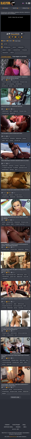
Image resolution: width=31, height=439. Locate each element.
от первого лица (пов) (7, 167)
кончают (11, 140)
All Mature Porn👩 (26, 8)
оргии (3, 140)
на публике (15, 167)
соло (16, 335)
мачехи (3, 222)
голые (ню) (16, 85)
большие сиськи (23, 81)
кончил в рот (22, 165)
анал (27, 360)
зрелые (4, 49)
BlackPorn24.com (13, 436)
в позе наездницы (10, 83)
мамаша (24, 138)
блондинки (24, 49)
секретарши (5, 389)
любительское (5, 111)
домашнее (16, 111)
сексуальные (5, 52)
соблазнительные (6, 360)
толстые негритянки (6, 81)
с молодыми (5, 194)
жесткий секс (5, 85)
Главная (7, 424)
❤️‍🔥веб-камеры (5, 8)
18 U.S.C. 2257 (15, 429)
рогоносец (11, 165)
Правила (18, 427)
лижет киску (22, 360)
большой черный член (11, 274)
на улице (17, 165)
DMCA (24, 427)
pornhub (5, 43)
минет (3, 83)
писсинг (14, 47)
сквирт (9, 49)
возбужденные (7, 47)
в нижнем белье (16, 49)
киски (3, 274)
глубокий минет (18, 83)
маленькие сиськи (23, 167)
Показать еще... (15, 397)
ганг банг (4, 307)
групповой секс (5, 138)
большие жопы (15, 81)
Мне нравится (7, 34)
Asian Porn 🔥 (15, 8)
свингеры (12, 169)
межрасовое (21, 47)
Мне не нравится (9, 34)
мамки (12, 224)
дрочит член (13, 276)
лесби (25, 362)
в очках (3, 335)
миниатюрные (5, 169)
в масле (12, 52)
